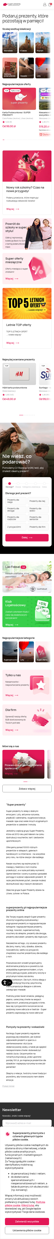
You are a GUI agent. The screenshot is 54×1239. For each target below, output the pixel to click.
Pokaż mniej (8, 1086)
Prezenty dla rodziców (13, 518)
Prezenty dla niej (37, 501)
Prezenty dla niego (13, 500)
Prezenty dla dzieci (35, 509)
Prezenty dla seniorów (35, 518)
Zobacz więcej (27, 788)
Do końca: (48, 134)
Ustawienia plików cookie (27, 1230)
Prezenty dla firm (37, 526)
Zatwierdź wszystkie (27, 1221)
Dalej (25, 537)
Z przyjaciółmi (14, 526)
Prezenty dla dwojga (13, 509)
